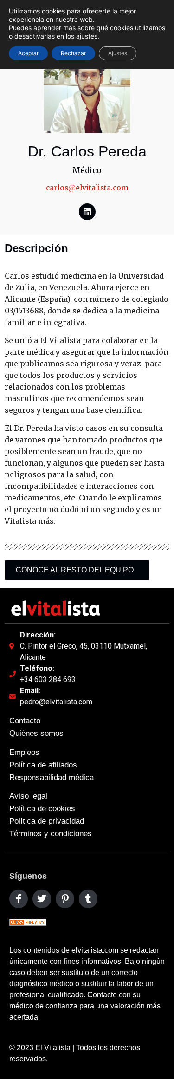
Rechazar (73, 53)
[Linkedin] (87, 211)
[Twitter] (41, 899)
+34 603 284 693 (48, 679)
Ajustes (117, 53)
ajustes (86, 36)
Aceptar (28, 53)
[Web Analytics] (27, 923)
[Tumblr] (88, 899)
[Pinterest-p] (65, 899)
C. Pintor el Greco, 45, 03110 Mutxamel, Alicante (83, 652)
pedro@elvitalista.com (56, 701)
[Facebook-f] (18, 899)
